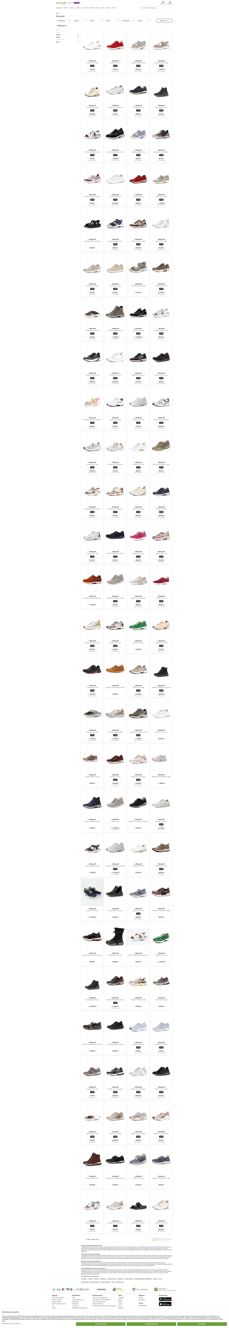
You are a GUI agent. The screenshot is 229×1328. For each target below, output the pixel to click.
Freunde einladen (56, 1300)
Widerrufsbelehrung (77, 1300)
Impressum (75, 1306)
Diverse (97, 1279)
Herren (58, 37)
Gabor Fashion (129, 1279)
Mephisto (103, 1279)
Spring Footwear (105, 1282)
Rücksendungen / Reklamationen (101, 1300)
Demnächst (142, 1300)
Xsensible (84, 1279)
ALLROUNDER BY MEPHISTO (143, 1279)
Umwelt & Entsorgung (98, 1302)
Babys (120, 1300)
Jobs (53, 1306)
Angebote (121, 1297)
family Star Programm (58, 1297)
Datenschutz (75, 1302)
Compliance (75, 1304)
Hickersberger (85, 1282)
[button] (169, 3)
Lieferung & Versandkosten (100, 1297)
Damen (58, 35)
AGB (73, 1297)
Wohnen (120, 1308)
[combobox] (156, 8)
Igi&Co (155, 1279)
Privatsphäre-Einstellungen (79, 1308)
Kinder (120, 1302)
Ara (113, 1282)
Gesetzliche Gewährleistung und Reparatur (104, 1306)
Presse (54, 1308)
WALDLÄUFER (112, 1279)
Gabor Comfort (95, 1282)
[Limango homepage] (61, 3)
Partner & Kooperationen (59, 1304)
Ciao (160, 1279)
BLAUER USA (120, 1282)
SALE (57, 42)
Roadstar (120, 1279)
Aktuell (141, 1297)
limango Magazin (56, 1302)
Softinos (90, 1279)
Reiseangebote (143, 1305)
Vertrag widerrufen (97, 1304)
